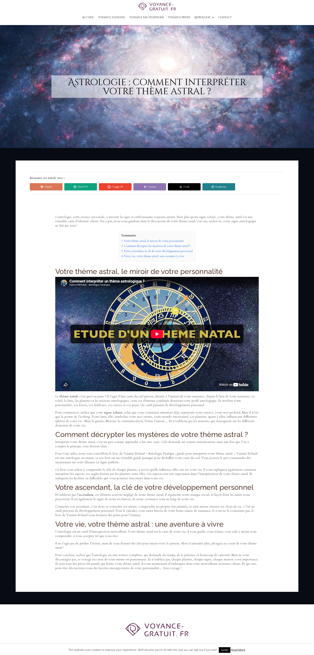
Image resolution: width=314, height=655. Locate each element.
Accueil (88, 17)
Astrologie (202, 17)
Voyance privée (179, 17)
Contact (225, 17)
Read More (238, 650)
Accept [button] (224, 650)
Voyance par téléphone (146, 17)
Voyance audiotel (111, 17)
